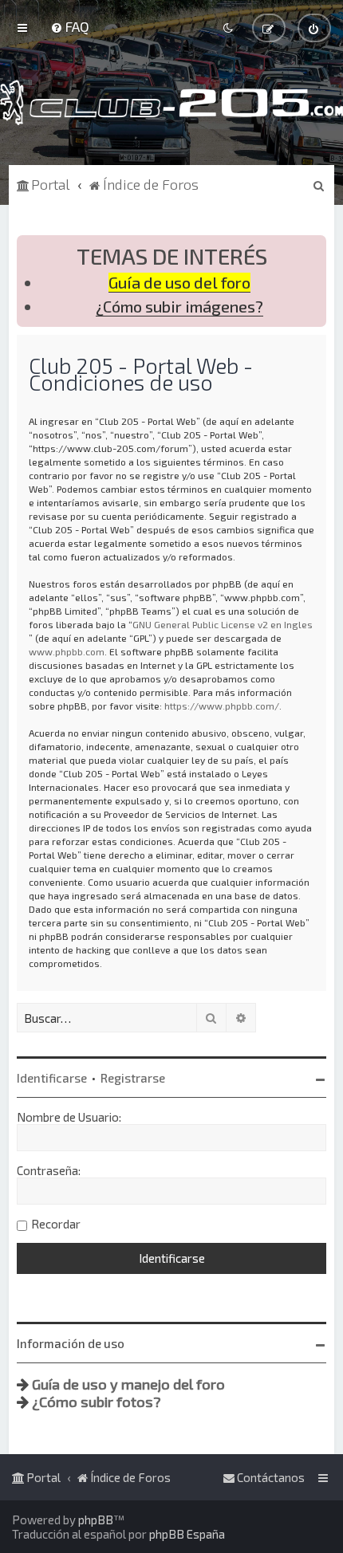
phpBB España (187, 1534)
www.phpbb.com (66, 651)
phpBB (95, 1519)
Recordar (56, 1224)
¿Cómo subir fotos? (96, 1401)
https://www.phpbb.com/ (221, 705)
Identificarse (52, 1078)
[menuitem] (69, 26)
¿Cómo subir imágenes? (179, 306)
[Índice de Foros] (171, 102)
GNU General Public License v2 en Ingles (222, 624)
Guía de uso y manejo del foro (128, 1384)
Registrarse (133, 1078)
